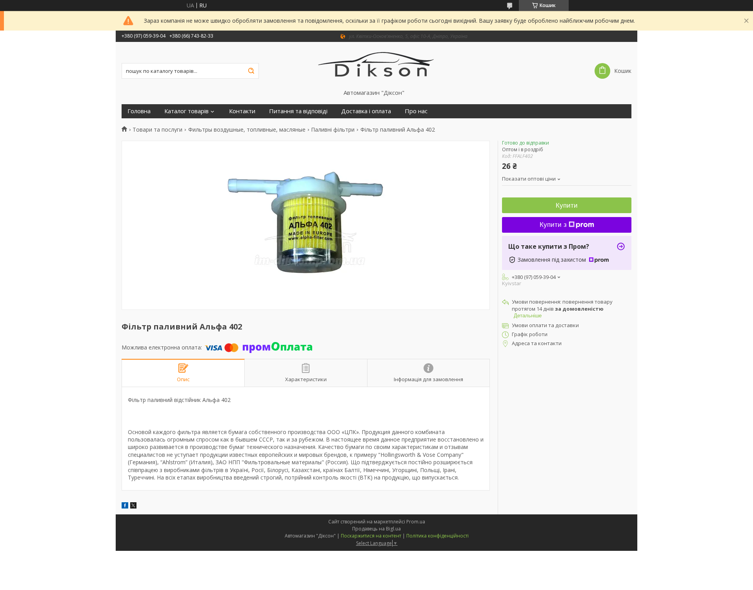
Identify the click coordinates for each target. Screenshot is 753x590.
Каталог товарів (186, 111)
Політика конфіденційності (437, 535)
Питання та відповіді (298, 111)
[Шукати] (251, 71)
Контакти (242, 111)
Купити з (553, 224)
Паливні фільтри (333, 129)
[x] (133, 506)
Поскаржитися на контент (371, 535)
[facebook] (125, 506)
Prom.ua (415, 521)
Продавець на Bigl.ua (376, 528)
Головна (139, 111)
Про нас (416, 111)
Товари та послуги (157, 129)
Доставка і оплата (366, 111)
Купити (567, 205)
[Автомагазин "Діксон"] (376, 65)
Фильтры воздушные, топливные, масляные (247, 129)
